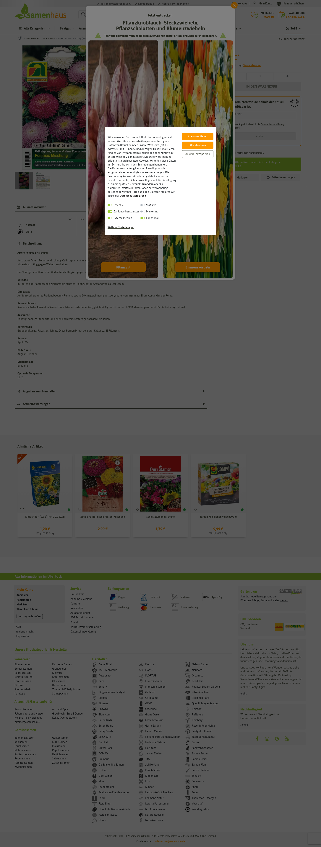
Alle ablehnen (197, 145)
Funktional (152, 218)
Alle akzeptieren (197, 136)
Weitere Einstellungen (121, 227)
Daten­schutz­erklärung (133, 195)
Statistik (151, 205)
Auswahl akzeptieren (197, 154)
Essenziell (119, 205)
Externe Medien (123, 218)
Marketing (152, 211)
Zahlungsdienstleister (126, 211)
